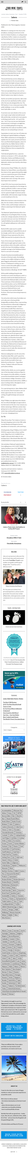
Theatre (11, 898)
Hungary (4, 955)
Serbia (11, 977)
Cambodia (5, 939)
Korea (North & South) (8, 961)
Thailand (10, 986)
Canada (12, 939)
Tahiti (19, 983)
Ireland (4, 958)
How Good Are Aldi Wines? (11, 713)
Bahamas (12, 933)
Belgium (19, 933)
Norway (4, 972)
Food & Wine (5, 849)
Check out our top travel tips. (14, 626)
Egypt (3, 947)
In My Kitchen (6, 865)
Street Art (21, 890)
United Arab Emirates (14, 988)
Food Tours (16, 852)
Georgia (10, 950)
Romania (4, 977)
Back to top (13, 1151)
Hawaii (4, 860)
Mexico (16, 966)
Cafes (10, 824)
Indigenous (15, 863)
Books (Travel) (16, 821)
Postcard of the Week (13, 874)
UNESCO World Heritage (9, 907)
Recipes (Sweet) (6, 882)
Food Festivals (15, 849)
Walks (16, 909)
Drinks (4, 841)
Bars (13, 816)
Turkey (4, 988)
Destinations (12, 14)
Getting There (6, 857)
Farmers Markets (19, 843)
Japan (14, 958)
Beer (3, 819)
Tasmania (20, 896)
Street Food (5, 893)
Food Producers (6, 852)
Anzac (10, 813)
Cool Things (5, 838)
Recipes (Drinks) (7, 879)
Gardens (15, 854)
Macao (23, 964)
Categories (14, 727)
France (4, 950)
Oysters (22, 871)
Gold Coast (19, 857)
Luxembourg (15, 964)
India (16, 955)
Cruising (21, 838)
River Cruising (6, 887)
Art (15, 813)
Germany (17, 950)
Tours (15, 901)
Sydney (14, 896)
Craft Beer (14, 838)
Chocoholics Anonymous (14, 542)
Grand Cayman (6, 953)
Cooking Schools (20, 835)
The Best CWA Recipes (10, 702)
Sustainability (6, 896)
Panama (16, 972)
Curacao (4, 944)
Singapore (17, 977)
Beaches (19, 816)
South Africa (12, 980)
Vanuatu (4, 994)
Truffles (17, 904)
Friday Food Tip (6, 854)
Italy (9, 958)
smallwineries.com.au (7, 463)
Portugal (17, 975)
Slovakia (4, 980)
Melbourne (22, 865)
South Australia (6, 890)
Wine (16, 915)
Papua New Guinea (7, 975)
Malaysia (4, 966)
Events (10, 843)
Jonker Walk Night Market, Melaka (13, 698)
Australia (3, 14)
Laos (18, 961)
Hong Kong (22, 953)
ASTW (19, 813)
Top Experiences (20, 898)
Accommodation (6, 810)
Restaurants (14, 885)
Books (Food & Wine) (13, 819)
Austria (23, 931)
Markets (14, 865)
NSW (16, 871)
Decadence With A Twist (14, 537)
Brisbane (4, 824)
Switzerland (12, 983)
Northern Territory (7, 871)
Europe (4, 843)
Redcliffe (16, 882)
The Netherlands (20, 986)
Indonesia (23, 955)
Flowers (15, 846)
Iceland (11, 955)
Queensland (12, 876)
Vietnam (11, 994)
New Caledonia (6, 969)
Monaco (22, 966)
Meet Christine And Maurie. (14, 586)
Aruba (10, 931)
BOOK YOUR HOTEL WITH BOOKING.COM (14, 1135)
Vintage (10, 909)
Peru (3, 874)
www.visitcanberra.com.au (12, 473)
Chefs (10, 830)
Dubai (9, 841)
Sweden (4, 983)
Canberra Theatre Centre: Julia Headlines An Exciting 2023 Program (14, 528)
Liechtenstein (6, 964)
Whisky (4, 915)
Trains (20, 901)
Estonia (9, 947)
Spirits (14, 890)
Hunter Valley (6, 863)
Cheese (4, 830)
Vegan (20, 907)
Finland (19, 947)
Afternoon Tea (17, 810)
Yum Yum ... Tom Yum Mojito (11, 715)
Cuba (18, 941)
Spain (19, 980)
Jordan (20, 958)
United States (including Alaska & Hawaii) (14, 991)
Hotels (16, 860)
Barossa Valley (6, 816)
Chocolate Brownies (8, 832)
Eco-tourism (16, 841)
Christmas (19, 832)
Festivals (4, 846)
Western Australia (15, 912)
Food (21, 846)
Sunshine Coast (15, 893)
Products (4, 876)
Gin (13, 857)
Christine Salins (14, 20)
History (10, 860)
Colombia (4, 941)
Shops (14, 887)
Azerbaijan (5, 933)
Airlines (4, 813)
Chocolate (17, 830)
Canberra (7, 14)
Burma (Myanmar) (14, 936)
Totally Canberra (7, 901)
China (17, 939)
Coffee (11, 835)
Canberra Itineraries (8, 827)
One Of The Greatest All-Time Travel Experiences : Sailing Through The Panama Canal (14, 662)
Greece (14, 953)
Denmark (11, 944)
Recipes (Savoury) (18, 879)
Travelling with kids (7, 904)
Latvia (23, 961)
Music (11, 868)
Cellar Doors (19, 827)
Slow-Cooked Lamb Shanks (10, 717)
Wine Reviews (6, 918)
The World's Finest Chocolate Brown (14, 719)
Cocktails (4, 835)
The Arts (4, 898)
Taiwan (4, 986)
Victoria (4, 909)
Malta (10, 966)
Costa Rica (12, 941)
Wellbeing (5, 912)
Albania (4, 931)
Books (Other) (6, 821)
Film (10, 846)
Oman (10, 972)
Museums (5, 868)
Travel (16, 14)
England (18, 944)
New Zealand (17, 969)
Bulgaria (4, 936)
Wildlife (10, 915)
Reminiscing (5, 885)
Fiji (14, 947)
